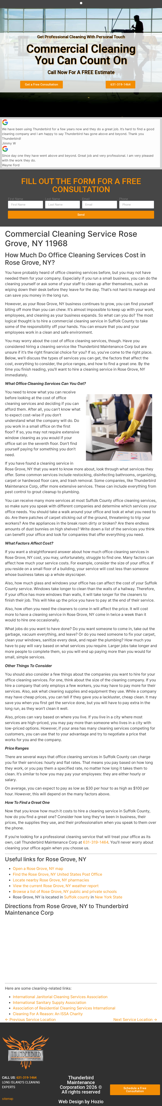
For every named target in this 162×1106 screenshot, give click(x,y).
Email (85, 199)
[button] (81, 3)
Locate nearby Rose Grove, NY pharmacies (51, 880)
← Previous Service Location (30, 1019)
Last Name (52, 199)
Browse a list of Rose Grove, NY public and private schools (65, 891)
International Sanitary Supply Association (49, 1002)
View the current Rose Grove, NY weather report (56, 885)
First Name (15, 199)
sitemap (7, 1099)
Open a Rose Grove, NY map (38, 868)
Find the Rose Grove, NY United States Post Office (57, 874)
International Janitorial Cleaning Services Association (60, 996)
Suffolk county (77, 897)
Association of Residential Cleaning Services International (64, 1008)
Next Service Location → (135, 1019)
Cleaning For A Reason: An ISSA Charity (48, 1013)
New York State (108, 897)
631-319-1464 (95, 842)
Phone (123, 199)
